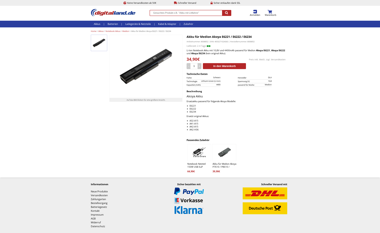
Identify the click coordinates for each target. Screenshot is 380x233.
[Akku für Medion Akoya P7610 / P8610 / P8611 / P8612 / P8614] (224, 152)
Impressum (97, 214)
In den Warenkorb (224, 66)
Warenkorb (270, 14)
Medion (125, 31)
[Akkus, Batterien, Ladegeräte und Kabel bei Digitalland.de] (113, 15)
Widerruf (96, 222)
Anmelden (255, 14)
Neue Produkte (99, 191)
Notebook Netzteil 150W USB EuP (196, 165)
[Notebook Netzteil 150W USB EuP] (199, 152)
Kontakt (95, 210)
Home (93, 31)
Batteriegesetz (99, 207)
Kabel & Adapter (167, 24)
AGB (93, 218)
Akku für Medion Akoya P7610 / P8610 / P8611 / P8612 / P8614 (224, 165)
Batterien (113, 24)
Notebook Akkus (113, 31)
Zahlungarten (98, 199)
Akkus (97, 24)
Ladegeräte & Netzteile (138, 24)
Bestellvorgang (99, 203)
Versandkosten (278, 59)
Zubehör (188, 24)
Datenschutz (98, 226)
